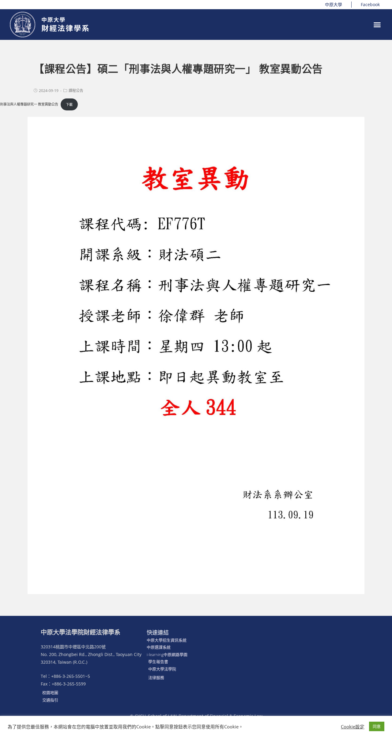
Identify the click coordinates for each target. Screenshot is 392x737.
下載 (69, 104)
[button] (377, 24)
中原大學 (333, 4)
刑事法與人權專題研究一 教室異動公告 (29, 104)
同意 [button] (377, 726)
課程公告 (76, 90)
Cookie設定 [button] (352, 726)
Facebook (370, 4)
